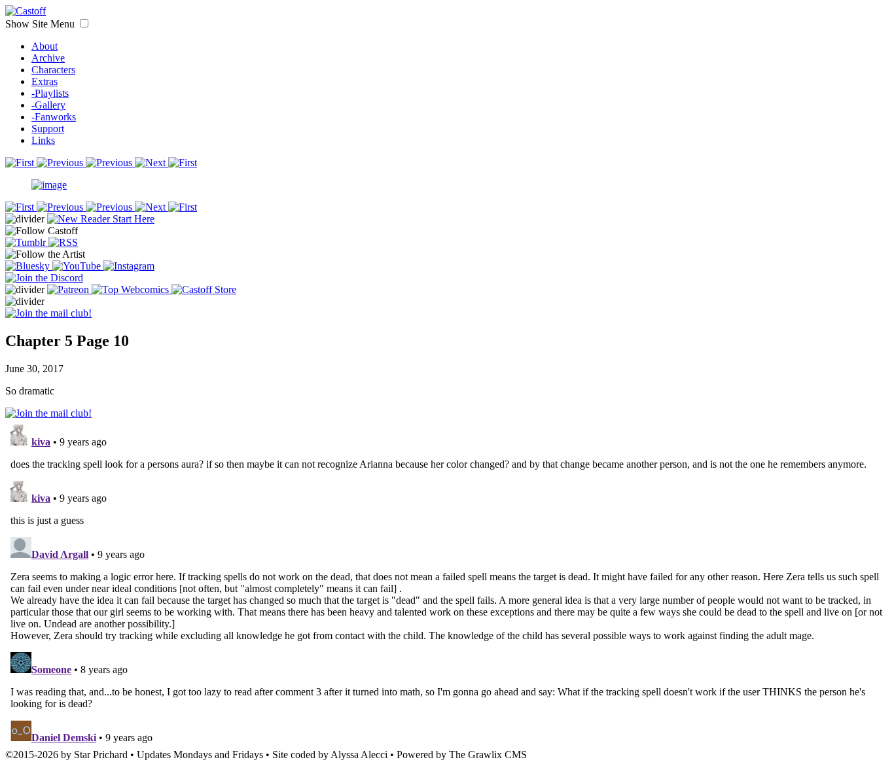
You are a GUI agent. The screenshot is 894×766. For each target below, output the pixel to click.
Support (47, 128)
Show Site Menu (41, 23)
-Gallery (48, 105)
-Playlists (50, 93)
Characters (53, 69)
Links (43, 140)
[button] (84, 23)
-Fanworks (53, 116)
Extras (44, 81)
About (44, 46)
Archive (48, 57)
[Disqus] (447, 582)
